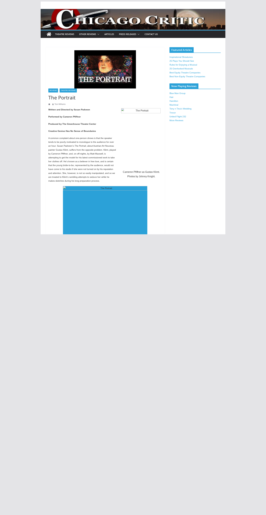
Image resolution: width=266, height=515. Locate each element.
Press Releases (127, 34)
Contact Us (151, 34)
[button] (97, 34)
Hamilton (173, 101)
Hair (171, 97)
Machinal (173, 105)
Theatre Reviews (64, 34)
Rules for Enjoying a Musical (183, 65)
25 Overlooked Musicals (181, 68)
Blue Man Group (177, 93)
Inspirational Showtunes (181, 57)
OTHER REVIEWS (87, 34)
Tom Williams (60, 104)
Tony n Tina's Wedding (180, 108)
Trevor (172, 112)
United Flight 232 (177, 116)
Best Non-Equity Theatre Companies (187, 76)
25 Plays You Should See (181, 61)
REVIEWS (53, 90)
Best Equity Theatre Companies (184, 72)
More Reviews (176, 120)
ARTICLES (109, 34)
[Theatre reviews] (133, 11)
